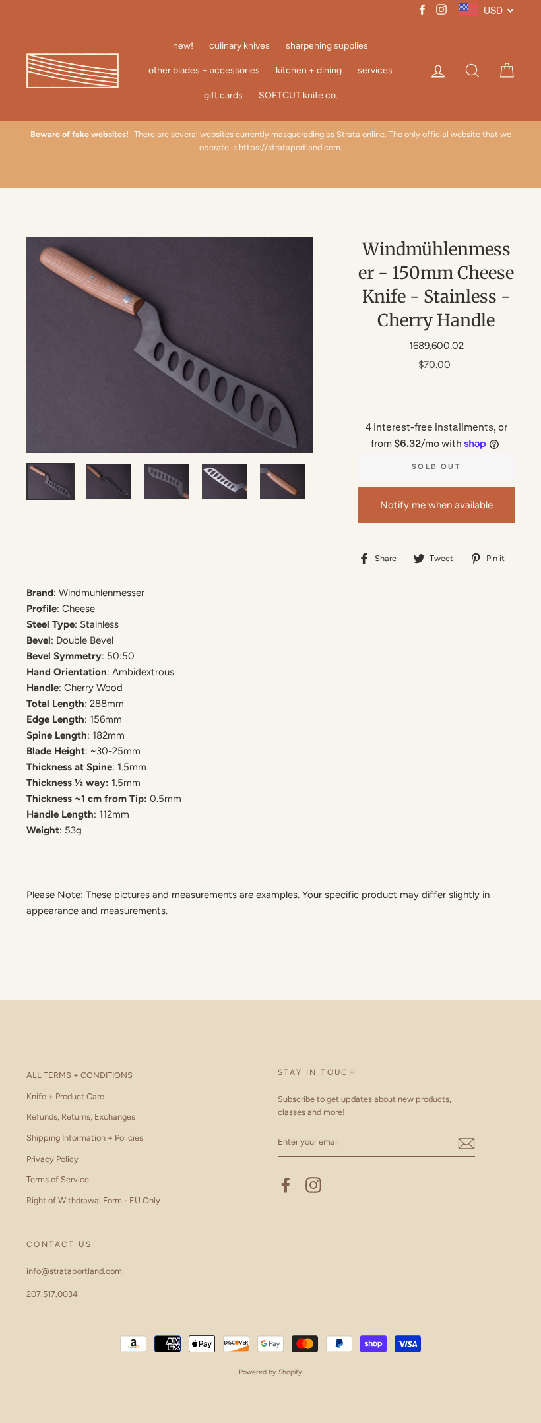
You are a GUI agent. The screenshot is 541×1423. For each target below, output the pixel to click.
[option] (270, 141)
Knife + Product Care (65, 1096)
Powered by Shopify (270, 1372)
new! (183, 45)
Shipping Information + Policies (84, 1138)
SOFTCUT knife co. (298, 95)
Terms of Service (57, 1179)
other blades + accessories (204, 70)
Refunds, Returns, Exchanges (80, 1117)
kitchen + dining (309, 70)
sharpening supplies (327, 45)
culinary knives (239, 45)
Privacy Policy (52, 1159)
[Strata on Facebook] (286, 1185)
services (375, 70)
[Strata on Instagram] (313, 1185)
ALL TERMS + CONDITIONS (79, 1075)
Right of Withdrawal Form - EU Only (93, 1200)
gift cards (223, 95)
